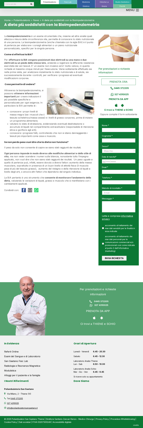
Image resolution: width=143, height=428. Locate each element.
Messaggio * (108, 198)
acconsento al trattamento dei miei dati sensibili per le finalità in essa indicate (120, 228)
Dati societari (25, 422)
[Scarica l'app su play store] (121, 105)
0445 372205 (121, 88)
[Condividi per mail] (30, 190)
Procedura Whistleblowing (123, 419)
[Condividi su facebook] (23, 190)
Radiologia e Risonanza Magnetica (22, 365)
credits (136, 425)
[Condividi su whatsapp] (36, 190)
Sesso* (105, 146)
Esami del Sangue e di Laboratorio (22, 356)
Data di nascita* (109, 157)
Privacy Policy (102, 419)
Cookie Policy (10, 422)
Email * (105, 167)
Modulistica (10, 370)
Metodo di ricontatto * (112, 188)
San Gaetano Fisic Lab (16, 361)
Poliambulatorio (22, 20)
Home (7, 20)
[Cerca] (31, 4)
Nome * (105, 125)
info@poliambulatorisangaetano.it (22, 408)
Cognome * (107, 136)
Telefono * (107, 177)
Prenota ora (119, 81)
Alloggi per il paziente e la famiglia (22, 375)
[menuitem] (50, 2)
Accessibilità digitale (62, 422)
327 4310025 (121, 94)
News (36, 20)
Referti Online (11, 351)
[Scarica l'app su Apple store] (115, 105)
